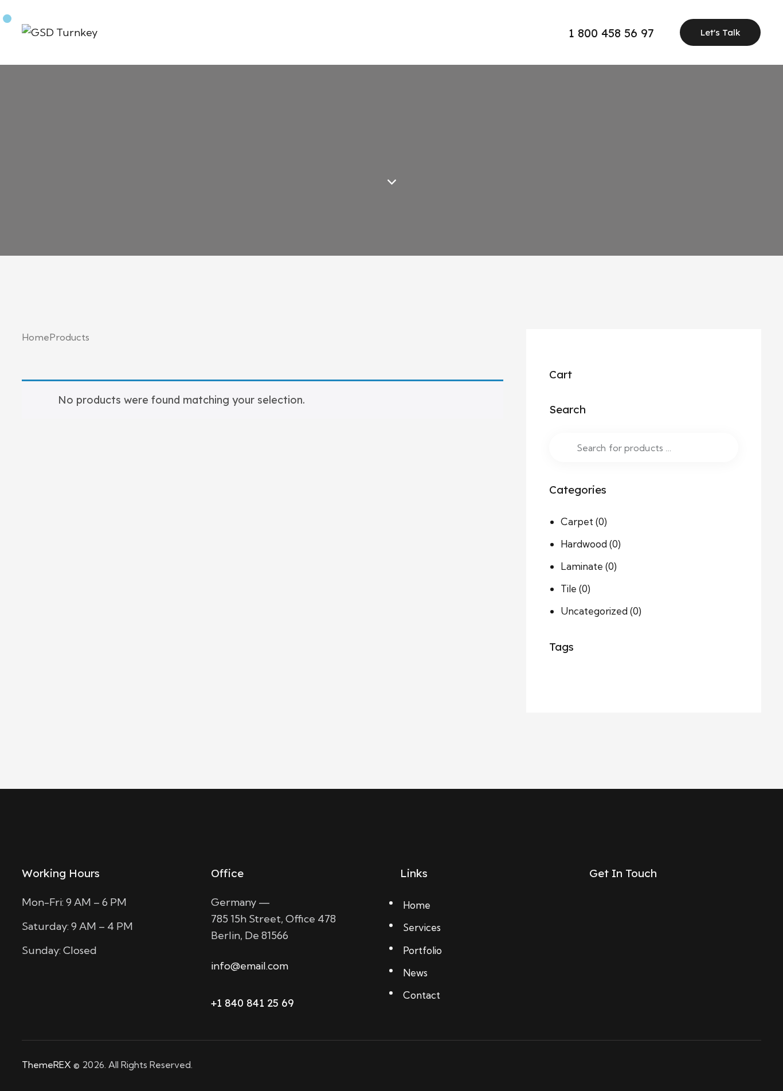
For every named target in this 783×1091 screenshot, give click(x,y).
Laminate (582, 566)
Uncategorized (594, 611)
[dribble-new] (661, 911)
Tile (569, 588)
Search (563, 447)
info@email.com (249, 965)
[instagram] (691, 911)
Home (35, 337)
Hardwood (584, 544)
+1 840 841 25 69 (252, 1003)
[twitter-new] (631, 911)
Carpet (577, 521)
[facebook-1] (601, 911)
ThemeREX (46, 1064)
